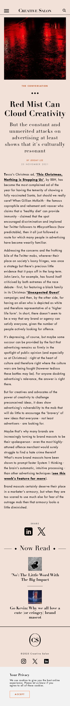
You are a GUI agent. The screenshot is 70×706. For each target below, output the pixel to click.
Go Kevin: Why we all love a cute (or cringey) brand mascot (35, 613)
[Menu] (6, 10)
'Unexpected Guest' (43, 292)
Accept (20, 694)
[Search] (64, 11)
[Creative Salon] (35, 11)
